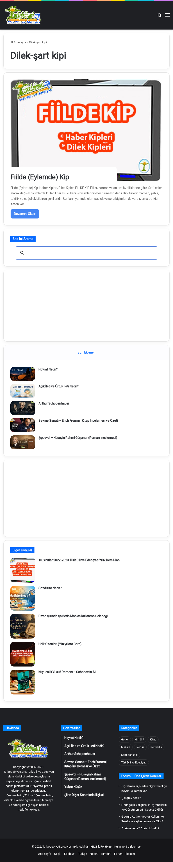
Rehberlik (156, 747)
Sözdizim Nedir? (50, 588)
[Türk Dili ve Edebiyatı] (23, 15)
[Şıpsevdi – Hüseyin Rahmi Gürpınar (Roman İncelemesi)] (22, 442)
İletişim (130, 853)
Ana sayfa (44, 853)
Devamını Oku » (25, 214)
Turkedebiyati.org (54, 846)
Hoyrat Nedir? (48, 369)
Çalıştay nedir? (131, 798)
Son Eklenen (86, 352)
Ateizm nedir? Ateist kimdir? (140, 828)
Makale (125, 747)
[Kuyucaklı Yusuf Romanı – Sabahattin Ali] (22, 682)
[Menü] (167, 17)
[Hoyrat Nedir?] (22, 374)
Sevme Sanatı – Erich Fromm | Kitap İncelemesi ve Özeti (78, 420)
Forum (118, 853)
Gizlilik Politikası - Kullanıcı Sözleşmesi (116, 846)
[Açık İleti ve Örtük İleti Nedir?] (22, 391)
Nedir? (140, 747)
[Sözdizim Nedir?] (22, 598)
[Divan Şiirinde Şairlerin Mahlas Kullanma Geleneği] (22, 626)
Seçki (57, 853)
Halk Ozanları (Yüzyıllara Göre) (60, 644)
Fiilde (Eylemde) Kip (40, 177)
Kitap (153, 739)
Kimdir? (139, 739)
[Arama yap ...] (159, 17)
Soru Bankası (129, 754)
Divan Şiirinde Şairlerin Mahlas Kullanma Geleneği (73, 616)
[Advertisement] (86, 305)
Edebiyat (69, 853)
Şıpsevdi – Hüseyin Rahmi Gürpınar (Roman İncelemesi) (78, 437)
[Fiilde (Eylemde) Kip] (87, 130)
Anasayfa (19, 42)
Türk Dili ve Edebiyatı (133, 762)
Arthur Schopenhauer (54, 403)
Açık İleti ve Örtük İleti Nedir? (59, 386)
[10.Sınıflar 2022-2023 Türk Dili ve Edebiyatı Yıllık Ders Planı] (22, 570)
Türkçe (82, 853)
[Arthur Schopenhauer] (22, 408)
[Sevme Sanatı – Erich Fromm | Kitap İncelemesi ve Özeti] (22, 425)
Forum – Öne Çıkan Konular (141, 776)
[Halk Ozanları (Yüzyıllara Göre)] (22, 654)
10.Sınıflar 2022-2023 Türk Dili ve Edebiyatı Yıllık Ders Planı (79, 560)
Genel (124, 739)
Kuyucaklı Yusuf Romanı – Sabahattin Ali (67, 672)
